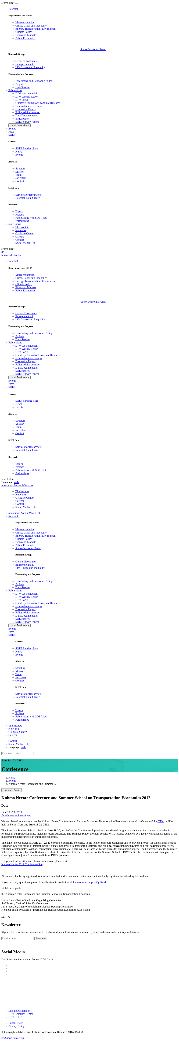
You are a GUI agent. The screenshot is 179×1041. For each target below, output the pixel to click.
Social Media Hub (25, 242)
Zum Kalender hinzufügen (16, 815)
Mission (19, 171)
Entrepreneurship (24, 64)
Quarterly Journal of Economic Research (37, 102)
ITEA (160, 821)
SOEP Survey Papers (27, 121)
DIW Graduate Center (20, 1013)
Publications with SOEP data (31, 217)
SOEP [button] (11, 134)
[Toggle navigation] (16, 3)
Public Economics (25, 38)
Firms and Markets (25, 35)
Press (11, 131)
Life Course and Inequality (30, 67)
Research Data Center (27, 197)
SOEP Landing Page (26, 148)
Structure (20, 168)
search (4, 2)
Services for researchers (28, 194)
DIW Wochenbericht (26, 93)
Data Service (22, 87)
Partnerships (22, 220)
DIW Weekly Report (26, 96)
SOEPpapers (22, 118)
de (2, 251)
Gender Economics (26, 61)
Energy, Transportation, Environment (35, 28)
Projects (19, 84)
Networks (20, 230)
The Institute (22, 227)
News (18, 151)
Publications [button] (15, 90)
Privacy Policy (16, 1026)
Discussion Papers (25, 109)
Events (12, 128)
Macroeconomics (24, 22)
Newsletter (7, 944)
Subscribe (41, 938)
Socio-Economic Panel (93, 49)
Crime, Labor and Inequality (31, 25)
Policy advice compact (27, 112)
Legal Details (15, 1022)
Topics (19, 211)
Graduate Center (24, 233)
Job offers (20, 177)
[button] (8, 2)
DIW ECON (15, 1017)
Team (18, 174)
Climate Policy (23, 31)
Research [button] (13, 8)
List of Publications (19, 125)
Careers (19, 236)
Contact (19, 181)
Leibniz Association (19, 1010)
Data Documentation (26, 115)
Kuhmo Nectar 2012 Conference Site (21, 864)
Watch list (24, 513)
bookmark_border (11, 255)
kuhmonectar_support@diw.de (90, 882)
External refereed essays (28, 106)
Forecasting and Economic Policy (33, 80)
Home (11, 777)
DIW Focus (21, 99)
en (15, 482)
